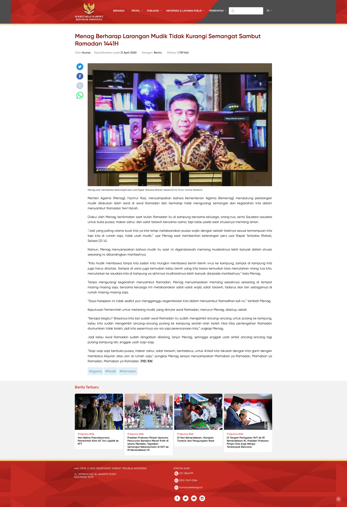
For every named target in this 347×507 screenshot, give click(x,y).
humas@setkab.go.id (190, 487)
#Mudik (110, 371)
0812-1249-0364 (187, 480)
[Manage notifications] (338, 499)
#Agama (95, 371)
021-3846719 (185, 473)
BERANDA (118, 10)
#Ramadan (128, 371)
